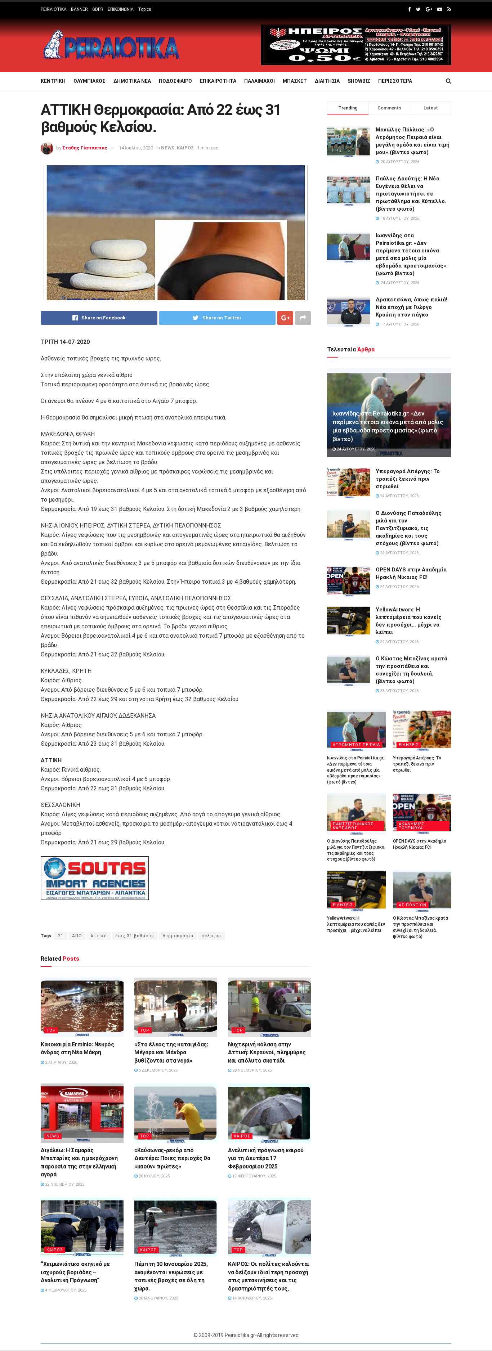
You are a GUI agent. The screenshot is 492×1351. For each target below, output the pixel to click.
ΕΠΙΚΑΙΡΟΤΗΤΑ (218, 81)
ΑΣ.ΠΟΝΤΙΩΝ (412, 905)
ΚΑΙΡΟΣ (185, 148)
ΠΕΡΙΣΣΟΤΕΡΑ (395, 81)
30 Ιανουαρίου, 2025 (158, 1298)
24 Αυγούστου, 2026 (355, 449)
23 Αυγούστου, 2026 (399, 690)
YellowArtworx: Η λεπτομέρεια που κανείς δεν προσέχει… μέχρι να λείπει (356, 924)
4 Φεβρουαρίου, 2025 (65, 1290)
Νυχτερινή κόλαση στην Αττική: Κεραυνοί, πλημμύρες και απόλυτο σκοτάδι (266, 1052)
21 (61, 935)
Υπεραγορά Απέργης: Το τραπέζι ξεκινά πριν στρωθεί (408, 479)
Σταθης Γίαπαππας (84, 148)
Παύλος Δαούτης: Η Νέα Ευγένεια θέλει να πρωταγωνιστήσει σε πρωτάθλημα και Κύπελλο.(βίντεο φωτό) (411, 193)
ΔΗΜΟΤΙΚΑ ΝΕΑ (132, 81)
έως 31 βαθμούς (134, 935)
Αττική (98, 935)
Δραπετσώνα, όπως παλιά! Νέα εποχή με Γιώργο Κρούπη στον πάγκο (411, 307)
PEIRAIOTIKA (54, 9)
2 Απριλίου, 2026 (60, 1062)
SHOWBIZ (359, 81)
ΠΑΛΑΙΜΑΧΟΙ (259, 81)
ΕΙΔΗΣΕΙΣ (409, 744)
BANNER (79, 9)
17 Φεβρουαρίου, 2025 (253, 1176)
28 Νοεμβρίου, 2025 (251, 1070)
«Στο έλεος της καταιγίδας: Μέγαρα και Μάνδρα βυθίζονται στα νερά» (171, 1052)
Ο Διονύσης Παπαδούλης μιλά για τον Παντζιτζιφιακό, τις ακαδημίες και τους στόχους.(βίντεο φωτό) (409, 528)
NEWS (168, 148)
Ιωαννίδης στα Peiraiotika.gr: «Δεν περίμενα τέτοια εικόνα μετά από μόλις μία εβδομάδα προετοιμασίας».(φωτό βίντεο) (355, 770)
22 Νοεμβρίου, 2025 (64, 1184)
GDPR (97, 9)
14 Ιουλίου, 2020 (136, 148)
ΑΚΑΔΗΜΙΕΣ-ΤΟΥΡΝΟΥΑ (412, 826)
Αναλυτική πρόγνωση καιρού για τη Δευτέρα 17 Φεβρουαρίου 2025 (266, 1158)
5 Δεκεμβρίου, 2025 (158, 1070)
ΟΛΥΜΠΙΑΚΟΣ (89, 81)
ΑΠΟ (77, 935)
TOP (51, 1030)
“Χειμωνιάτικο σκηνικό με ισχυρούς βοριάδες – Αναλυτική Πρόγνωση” (75, 1272)
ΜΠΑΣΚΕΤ (295, 81)
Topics (144, 9)
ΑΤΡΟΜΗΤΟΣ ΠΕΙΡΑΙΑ (356, 744)
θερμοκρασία (177, 935)
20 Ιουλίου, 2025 (154, 1176)
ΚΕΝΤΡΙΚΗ (53, 81)
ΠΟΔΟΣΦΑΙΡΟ (175, 81)
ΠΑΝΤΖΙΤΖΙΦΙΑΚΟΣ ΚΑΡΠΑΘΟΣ (353, 826)
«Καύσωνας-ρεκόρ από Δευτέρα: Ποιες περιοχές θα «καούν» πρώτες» (172, 1158)
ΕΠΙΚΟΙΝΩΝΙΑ (121, 9)
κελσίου (211, 935)
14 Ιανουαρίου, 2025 (251, 1298)
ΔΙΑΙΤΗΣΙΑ (327, 81)
